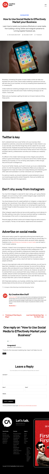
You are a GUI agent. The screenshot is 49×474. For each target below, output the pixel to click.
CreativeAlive (13, 466)
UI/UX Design (16, 443)
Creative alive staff (13, 297)
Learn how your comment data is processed (27, 405)
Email (26, 387)
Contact (26, 441)
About (25, 435)
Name (4, 387)
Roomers (4, 433)
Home (25, 433)
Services (26, 438)
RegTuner (5, 443)
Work (25, 436)
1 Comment (39, 34)
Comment (5, 374)
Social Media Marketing (24, 287)
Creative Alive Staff (15, 34)
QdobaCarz (5, 441)
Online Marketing (14, 287)
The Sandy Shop (6, 436)
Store (25, 439)
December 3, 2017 (28, 34)
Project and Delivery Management (16, 446)
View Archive (12, 305)
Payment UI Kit (6, 435)
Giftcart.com (5, 438)
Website (4, 393)
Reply (4, 353)
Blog (25, 443)
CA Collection (24, 15)
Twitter (32, 287)
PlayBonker (5, 439)
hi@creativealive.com (20, 423)
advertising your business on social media (24, 242)
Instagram (6, 287)
